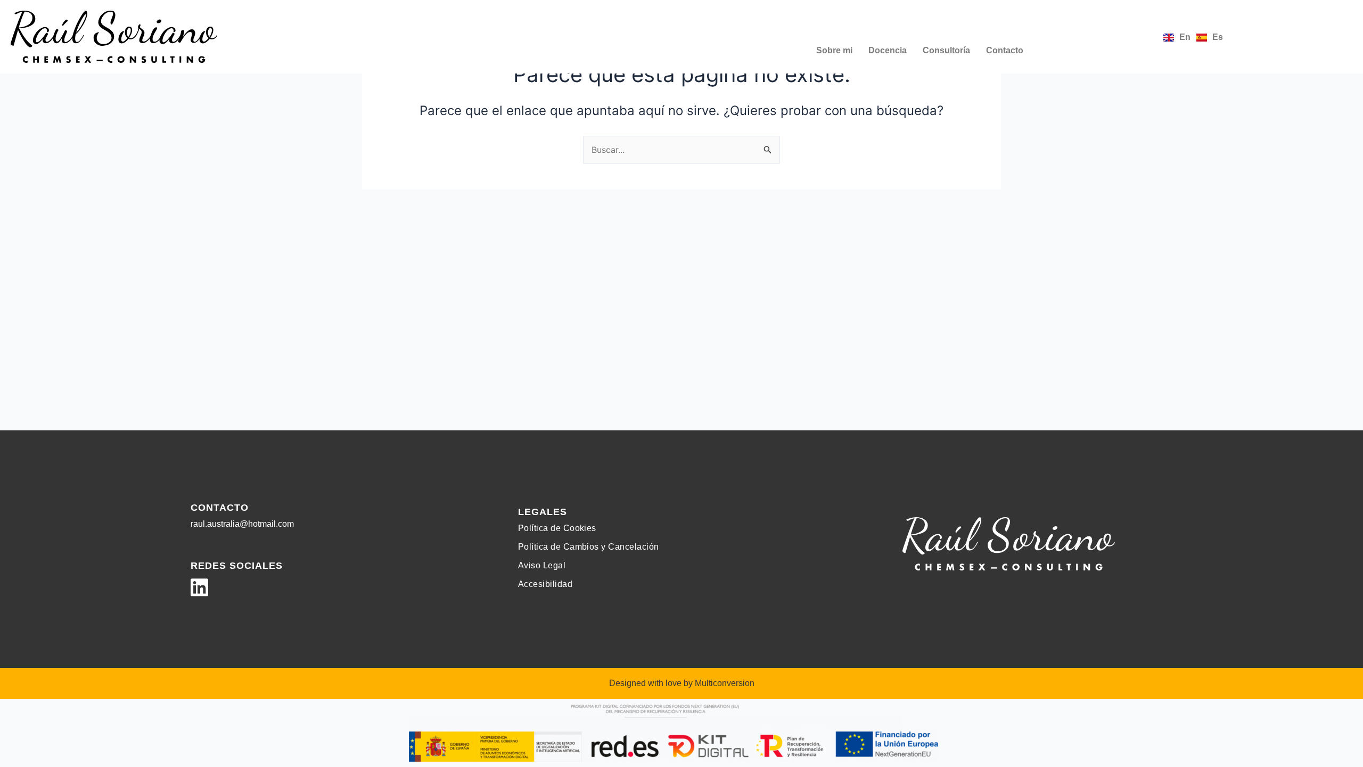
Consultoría (946, 50)
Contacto (1004, 50)
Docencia (887, 50)
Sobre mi (834, 50)
